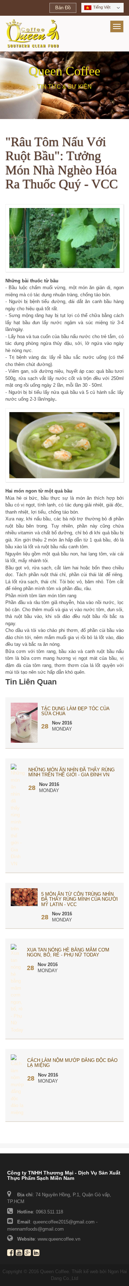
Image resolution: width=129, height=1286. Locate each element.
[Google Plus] (28, 1253)
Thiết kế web (85, 1271)
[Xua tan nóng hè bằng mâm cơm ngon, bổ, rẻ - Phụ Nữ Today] (17, 988)
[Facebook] (11, 1253)
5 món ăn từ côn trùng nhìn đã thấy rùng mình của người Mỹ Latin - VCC (79, 899)
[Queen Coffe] (32, 33)
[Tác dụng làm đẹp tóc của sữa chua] (24, 722)
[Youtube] (20, 1253)
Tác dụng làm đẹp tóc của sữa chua (75, 711)
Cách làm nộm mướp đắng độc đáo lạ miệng (72, 1063)
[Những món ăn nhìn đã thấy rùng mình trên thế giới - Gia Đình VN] (18, 815)
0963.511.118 (49, 1212)
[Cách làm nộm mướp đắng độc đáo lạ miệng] (17, 1085)
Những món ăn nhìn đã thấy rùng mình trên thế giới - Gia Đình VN (71, 772)
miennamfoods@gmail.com (35, 1229)
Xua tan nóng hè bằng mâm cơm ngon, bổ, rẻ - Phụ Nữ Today (68, 952)
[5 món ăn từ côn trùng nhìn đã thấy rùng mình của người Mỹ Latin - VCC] (24, 897)
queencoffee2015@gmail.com (64, 1222)
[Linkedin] (37, 1253)
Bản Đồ (63, 7)
